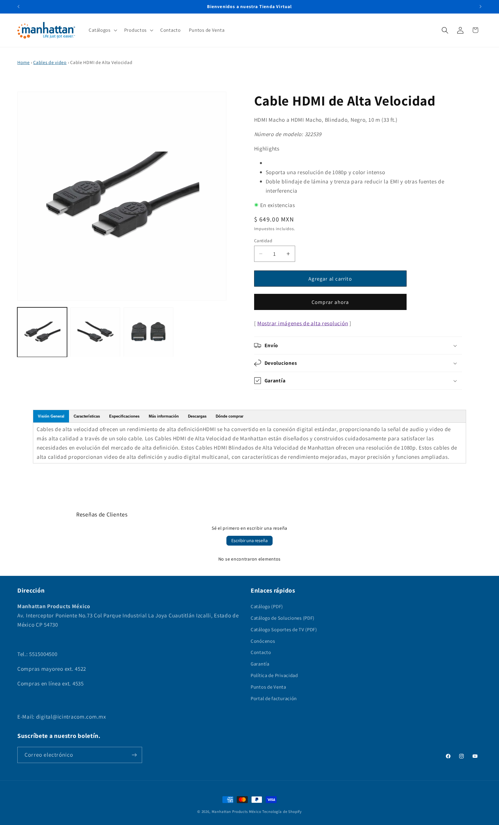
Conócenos (263, 641)
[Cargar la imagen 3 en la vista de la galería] (148, 332)
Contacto (261, 652)
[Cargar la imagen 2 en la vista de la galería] (95, 332)
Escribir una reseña (249, 541)
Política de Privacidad (274, 675)
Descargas (197, 416)
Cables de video (50, 62)
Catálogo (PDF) (267, 606)
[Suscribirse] (134, 755)
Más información (164, 416)
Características (87, 416)
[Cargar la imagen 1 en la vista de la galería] (42, 332)
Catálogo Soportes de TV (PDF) (284, 629)
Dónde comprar (229, 416)
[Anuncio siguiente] (480, 6)
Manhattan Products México (236, 811)
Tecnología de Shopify (282, 811)
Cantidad (263, 240)
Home (23, 62)
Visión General (51, 416)
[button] (102, 30)
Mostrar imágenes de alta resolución (302, 323)
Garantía (260, 664)
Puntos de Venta (268, 687)
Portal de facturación (274, 698)
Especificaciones (124, 416)
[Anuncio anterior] (18, 6)
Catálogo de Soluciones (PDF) (282, 618)
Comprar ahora (330, 302)
